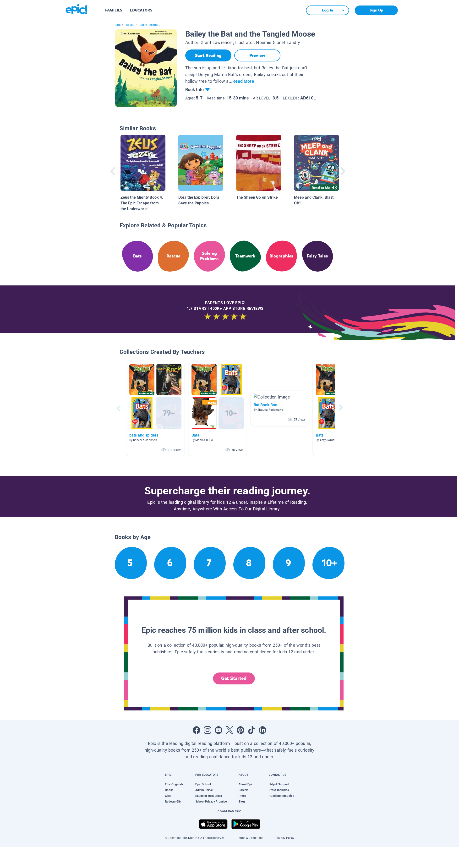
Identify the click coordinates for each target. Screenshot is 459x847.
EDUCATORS (141, 10)
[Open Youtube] (218, 730)
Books (130, 25)
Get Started (233, 678)
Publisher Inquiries (281, 796)
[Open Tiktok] (251, 730)
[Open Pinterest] (240, 730)
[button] (155, 408)
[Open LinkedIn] (262, 730)
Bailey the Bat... (150, 25)
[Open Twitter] (229, 730)
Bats (118, 25)
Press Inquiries (279, 790)
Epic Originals (174, 784)
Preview (257, 55)
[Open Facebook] (196, 730)
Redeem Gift (173, 801)
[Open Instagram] (207, 730)
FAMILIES (113, 10)
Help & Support (279, 784)
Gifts (168, 796)
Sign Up (376, 10)
